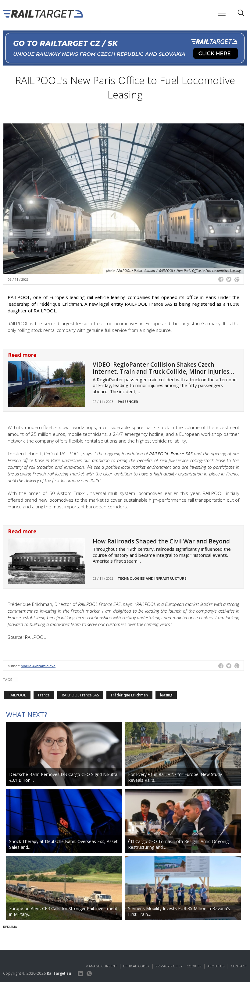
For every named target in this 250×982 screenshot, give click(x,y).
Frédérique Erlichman (129, 695)
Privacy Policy (169, 966)
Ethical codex (136, 966)
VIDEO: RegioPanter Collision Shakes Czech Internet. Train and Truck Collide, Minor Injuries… (163, 368)
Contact (239, 966)
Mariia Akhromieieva (38, 666)
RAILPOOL (17, 695)
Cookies (194, 966)
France (44, 695)
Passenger (128, 401)
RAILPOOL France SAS (80, 695)
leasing (166, 695)
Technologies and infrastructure (152, 578)
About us (216, 966)
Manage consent (101, 966)
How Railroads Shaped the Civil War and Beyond (161, 541)
